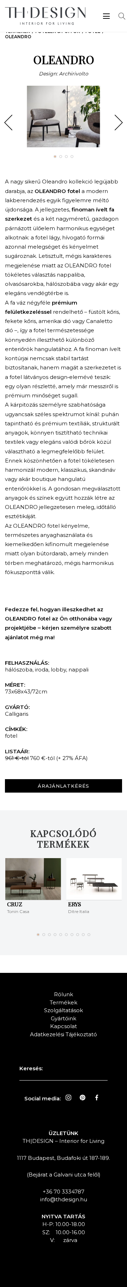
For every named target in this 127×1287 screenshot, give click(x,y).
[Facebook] (96, 1097)
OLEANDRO (18, 36)
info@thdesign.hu (63, 1199)
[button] (8, 122)
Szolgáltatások (63, 1010)
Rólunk (63, 994)
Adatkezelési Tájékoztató (63, 1034)
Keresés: (31, 1068)
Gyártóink (63, 1018)
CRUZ (14, 904)
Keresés (122, 16)
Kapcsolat (63, 1026)
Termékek (63, 1002)
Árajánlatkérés (63, 786)
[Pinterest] (82, 1097)
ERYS (74, 904)
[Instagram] (68, 1097)
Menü (106, 16)
